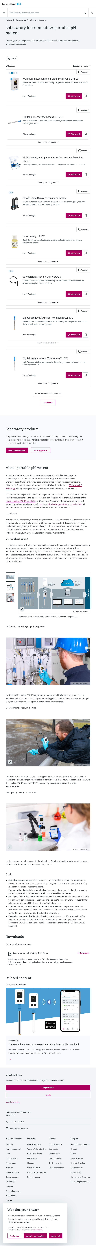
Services (9, 1200)
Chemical (30, 1163)
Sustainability (76, 1172)
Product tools (11, 1195)
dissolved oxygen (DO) (57, 504)
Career (73, 1153)
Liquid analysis (21, 20)
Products (9, 20)
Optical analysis (12, 1177)
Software (9, 1186)
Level (8, 1153)
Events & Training (78, 1163)
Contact (74, 1149)
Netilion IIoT (10, 1181)
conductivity (77, 504)
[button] (33, 96)
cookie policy (37, 1230)
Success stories (77, 1167)
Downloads (53, 1149)
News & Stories (77, 1158)
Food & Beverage (34, 1144)
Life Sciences (32, 1158)
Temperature (11, 1163)
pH (41, 504)
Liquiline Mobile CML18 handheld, (20, 501)
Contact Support (55, 1144)
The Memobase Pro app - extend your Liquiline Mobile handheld (43, 1044)
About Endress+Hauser (80, 1144)
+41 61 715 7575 (17, 1122)
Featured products (13, 1191)
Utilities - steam (33, 1177)
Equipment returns (56, 1167)
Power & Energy (33, 1167)
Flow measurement (13, 1149)
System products (12, 1172)
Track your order (55, 1163)
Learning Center (55, 1158)
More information (13, 1102)
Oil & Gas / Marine (34, 1153)
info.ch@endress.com (19, 1128)
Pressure (9, 1167)
